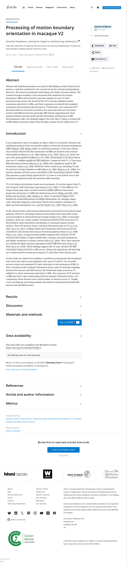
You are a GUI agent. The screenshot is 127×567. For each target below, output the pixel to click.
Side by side (67, 67)
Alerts (98, 7)
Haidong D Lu (71, 41)
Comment (100, 60)
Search (92, 7)
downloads (108, 68)
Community (62, 7)
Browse (39, 7)
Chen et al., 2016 (66, 154)
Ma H (8, 362)
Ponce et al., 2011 (14, 234)
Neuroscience (11, 22)
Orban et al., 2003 (58, 216)
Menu (23, 7)
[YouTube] (41, 514)
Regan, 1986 (18, 148)
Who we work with (15, 495)
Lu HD (37, 362)
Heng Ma (10, 41)
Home (30, 7)
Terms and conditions (16, 504)
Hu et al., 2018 (52, 240)
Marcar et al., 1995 (40, 157)
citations (94, 71)
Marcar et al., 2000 (30, 154)
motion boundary (40, 419)
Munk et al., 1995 (40, 196)
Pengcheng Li (22, 41)
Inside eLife (40, 492)
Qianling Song (57, 41)
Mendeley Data (53, 362)
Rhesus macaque (13, 431)
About (72, 7)
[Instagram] (35, 514)
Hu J (18, 362)
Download (99, 45)
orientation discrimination (59, 419)
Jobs (9, 492)
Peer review (52, 67)
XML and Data (41, 504)
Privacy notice (63, 455)
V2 (72, 419)
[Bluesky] (9, 514)
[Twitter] (22, 514)
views (95, 68)
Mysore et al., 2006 (49, 154)
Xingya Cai (45, 41)
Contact (11, 501)
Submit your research (112, 8)
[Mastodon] (28, 514)
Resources (40, 501)
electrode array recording (24, 422)
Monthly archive (43, 495)
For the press (41, 498)
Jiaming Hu (34, 41)
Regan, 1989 (31, 148)
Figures (34, 67)
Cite (114, 45)
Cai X (23, 362)
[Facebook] (54, 514)
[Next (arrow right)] (3, 561)
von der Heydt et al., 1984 (48, 205)
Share (97, 52)
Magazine (50, 7)
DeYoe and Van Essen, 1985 (18, 196)
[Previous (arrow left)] (1, 561)
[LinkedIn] (15, 514)
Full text (18, 67)
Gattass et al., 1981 (49, 187)
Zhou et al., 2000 (69, 205)
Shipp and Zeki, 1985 (68, 193)
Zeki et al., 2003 (49, 169)
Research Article (12, 19)
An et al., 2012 (18, 228)
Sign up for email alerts (63, 450)
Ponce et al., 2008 (69, 231)
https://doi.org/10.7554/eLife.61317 (33, 55)
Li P (13, 362)
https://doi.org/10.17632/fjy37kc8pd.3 (23, 347)
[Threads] (48, 514)
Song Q (29, 362)
